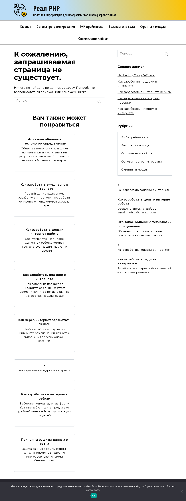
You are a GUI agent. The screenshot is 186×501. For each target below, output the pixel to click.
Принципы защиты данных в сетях (44, 441)
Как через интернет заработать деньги (44, 322)
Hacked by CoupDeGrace (136, 75)
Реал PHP (46, 8)
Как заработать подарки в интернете (44, 276)
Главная (25, 27)
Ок (94, 495)
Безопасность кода (122, 27)
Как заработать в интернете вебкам (44, 396)
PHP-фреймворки (92, 27)
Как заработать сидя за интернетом (137, 261)
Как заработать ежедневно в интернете (44, 186)
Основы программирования (56, 27)
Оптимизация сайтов (93, 38)
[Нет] (181, 491)
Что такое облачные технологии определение (44, 141)
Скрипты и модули (153, 27)
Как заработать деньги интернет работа (44, 231)
